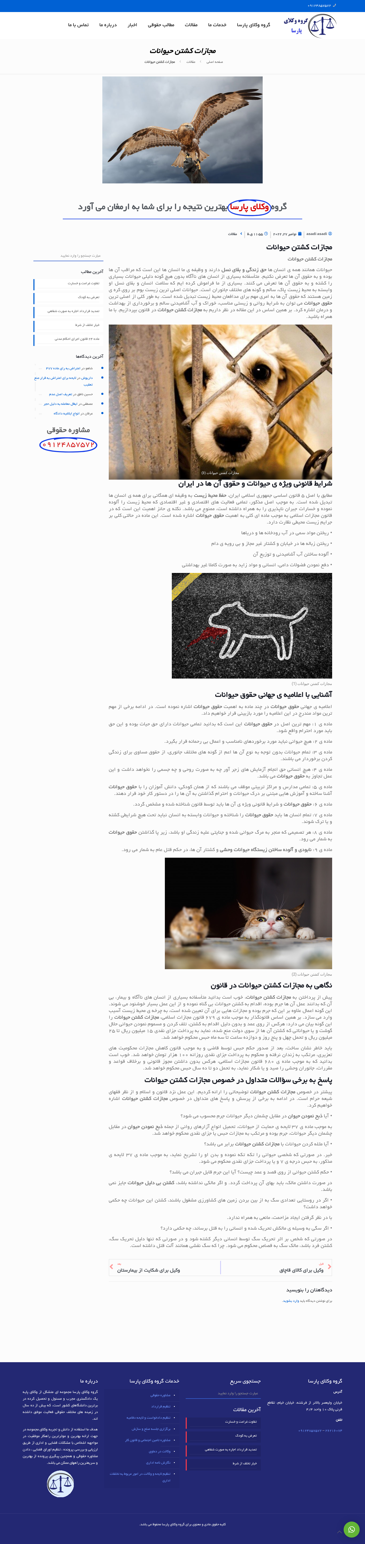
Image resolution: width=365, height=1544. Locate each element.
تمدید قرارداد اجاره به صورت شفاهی (73, 311)
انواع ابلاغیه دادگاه (67, 414)
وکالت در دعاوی (159, 1452)
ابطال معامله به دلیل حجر (60, 404)
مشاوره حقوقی (160, 1395)
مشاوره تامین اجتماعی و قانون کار (147, 1440)
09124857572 (319, 6)
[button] (352, 1530)
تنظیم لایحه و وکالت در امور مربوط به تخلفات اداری (140, 1477)
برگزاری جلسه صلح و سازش (151, 1429)
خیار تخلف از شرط (87, 325)
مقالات (191, 62)
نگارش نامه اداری (158, 1463)
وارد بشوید (291, 1301)
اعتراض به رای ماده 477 (63, 369)
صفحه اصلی (215, 62)
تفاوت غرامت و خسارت (83, 284)
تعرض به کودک (88, 297)
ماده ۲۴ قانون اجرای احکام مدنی (77, 339)
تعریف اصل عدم (60, 394)
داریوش (87, 378)
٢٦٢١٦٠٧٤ (333, 1431)
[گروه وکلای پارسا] (310, 25)
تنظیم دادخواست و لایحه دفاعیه (148, 1418)
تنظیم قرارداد (160, 1407)
